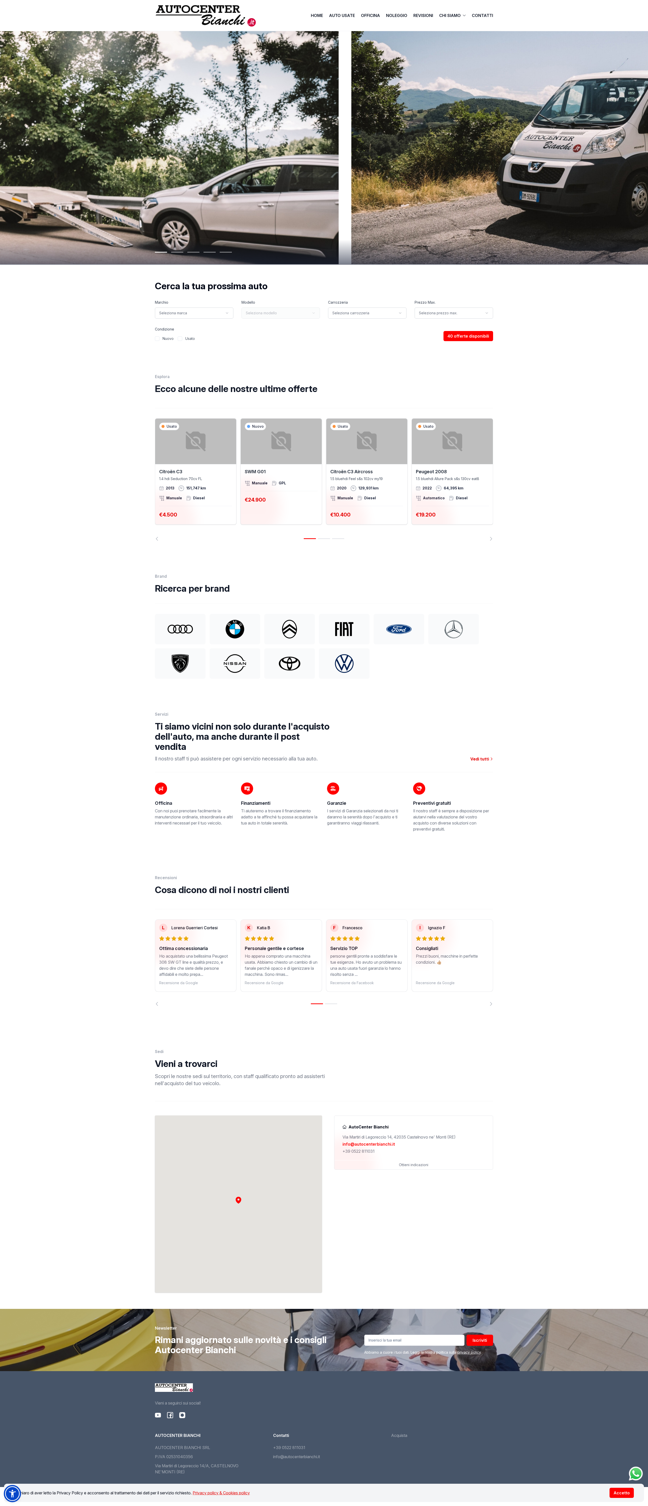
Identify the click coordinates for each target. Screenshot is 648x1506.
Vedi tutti (480, 758)
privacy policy (469, 1352)
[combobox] (194, 313)
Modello (248, 302)
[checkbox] (157, 338)
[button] (238, 1200)
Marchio (161, 302)
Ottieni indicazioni (413, 1165)
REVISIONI (423, 15)
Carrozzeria (338, 302)
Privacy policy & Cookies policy (221, 1492)
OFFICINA (370, 15)
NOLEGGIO (396, 15)
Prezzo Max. (425, 302)
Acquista (399, 1435)
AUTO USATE (342, 15)
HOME (317, 15)
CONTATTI (482, 15)
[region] (324, 479)
